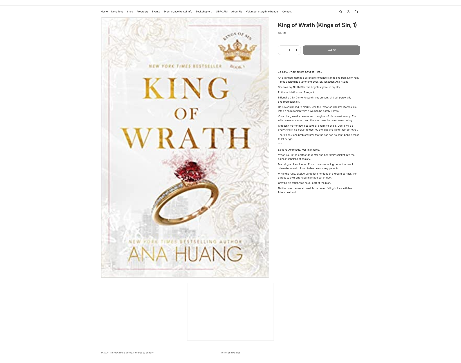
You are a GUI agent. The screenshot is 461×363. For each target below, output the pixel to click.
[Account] (348, 12)
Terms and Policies (230, 352)
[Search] (341, 12)
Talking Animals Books (120, 352)
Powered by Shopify (143, 352)
